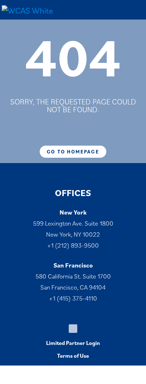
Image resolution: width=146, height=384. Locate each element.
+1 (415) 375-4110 (73, 298)
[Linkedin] (73, 328)
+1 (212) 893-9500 (73, 245)
